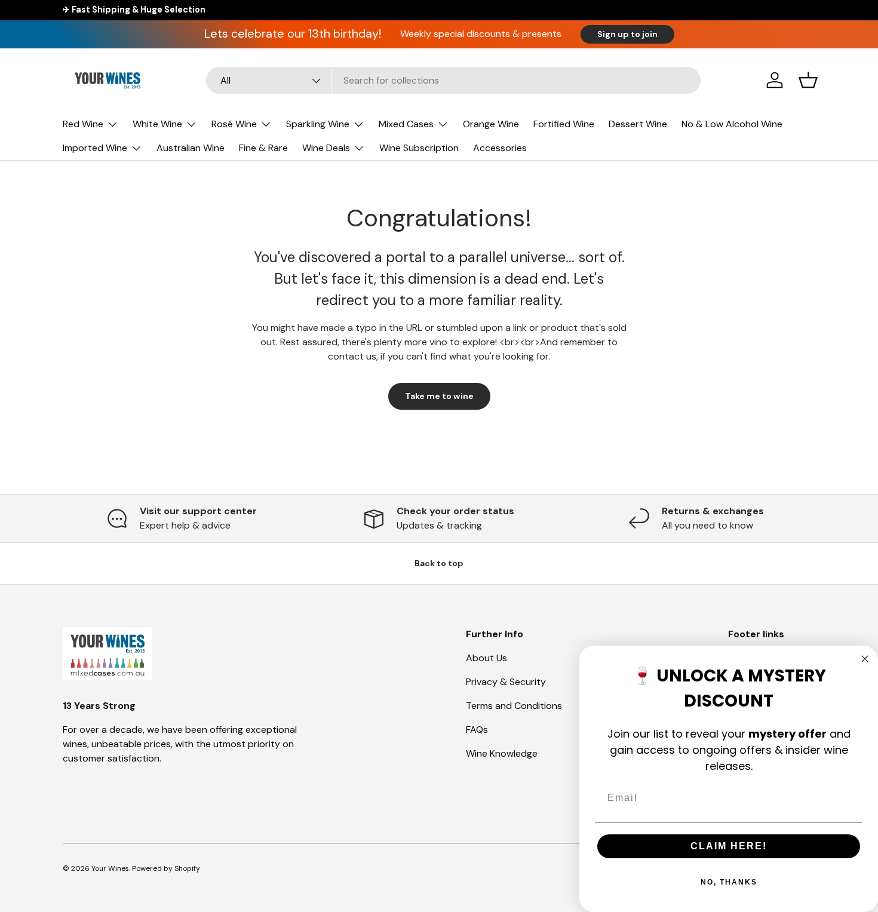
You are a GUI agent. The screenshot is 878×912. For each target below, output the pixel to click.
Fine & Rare (263, 148)
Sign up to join (627, 34)
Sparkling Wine (317, 124)
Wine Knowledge (502, 753)
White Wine (157, 124)
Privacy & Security (506, 681)
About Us (486, 658)
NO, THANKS (729, 882)
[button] (808, 80)
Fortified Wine (563, 124)
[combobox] (453, 80)
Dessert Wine (638, 124)
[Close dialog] (865, 659)
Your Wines (110, 868)
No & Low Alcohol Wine (731, 124)
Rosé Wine (234, 124)
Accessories (500, 148)
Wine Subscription (419, 148)
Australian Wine (190, 148)
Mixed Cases (406, 124)
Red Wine (83, 124)
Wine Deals (326, 148)
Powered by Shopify (166, 868)
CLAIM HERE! (728, 846)
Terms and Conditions (514, 705)
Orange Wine (491, 124)
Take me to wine (439, 396)
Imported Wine (95, 148)
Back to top (439, 563)
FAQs (477, 729)
